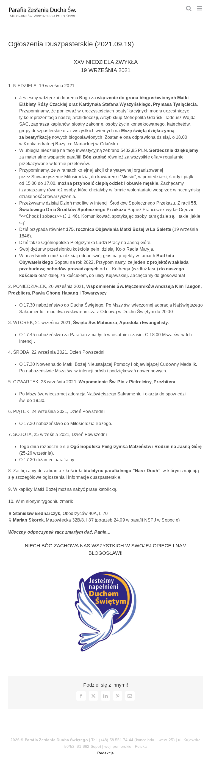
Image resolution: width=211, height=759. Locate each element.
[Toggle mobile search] (188, 8)
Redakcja (105, 753)
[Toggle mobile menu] (200, 8)
